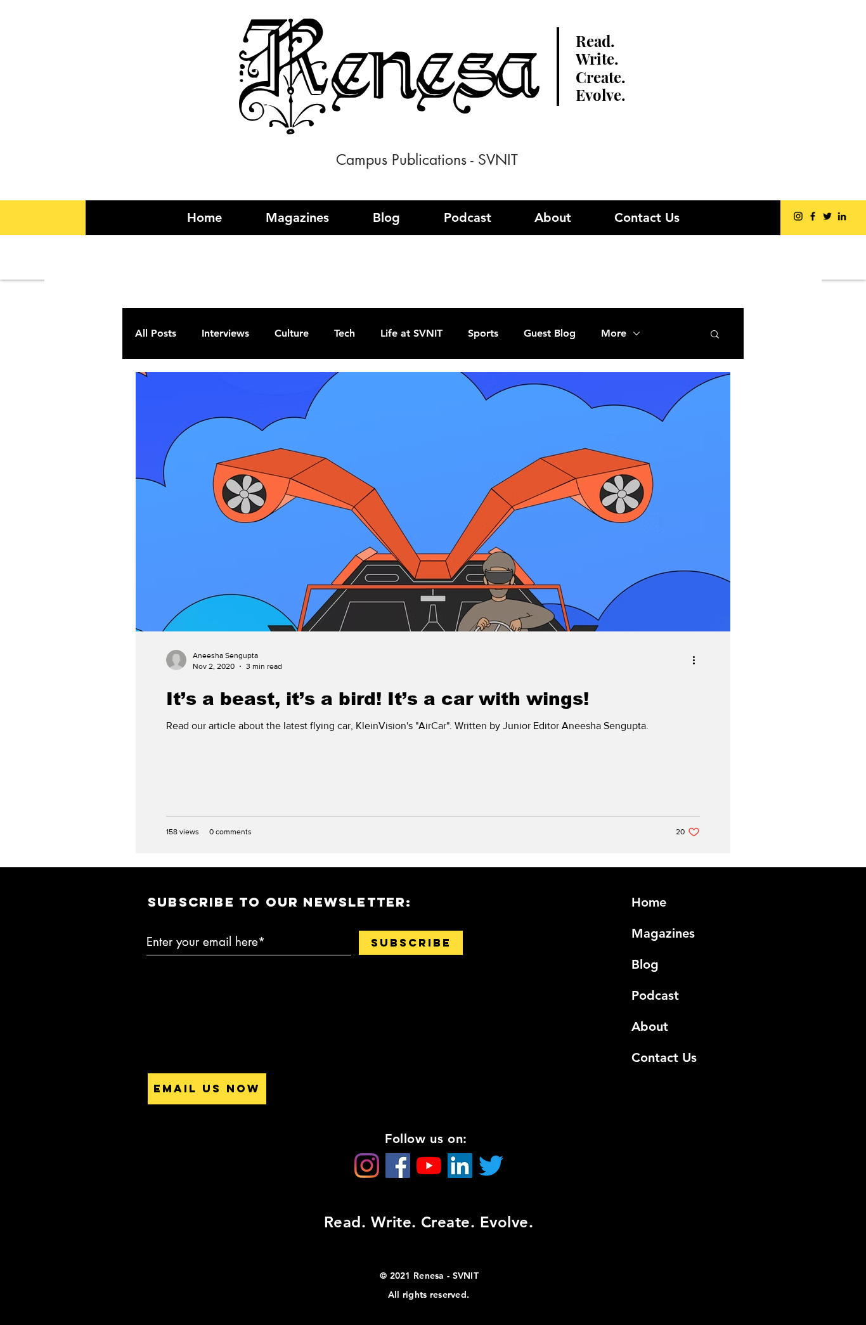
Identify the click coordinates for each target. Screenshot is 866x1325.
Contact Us (664, 1057)
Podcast (655, 995)
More (613, 333)
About (649, 1026)
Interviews (225, 333)
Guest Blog (550, 333)
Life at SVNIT (411, 333)
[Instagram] (798, 216)
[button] (715, 335)
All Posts (155, 333)
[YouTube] (429, 1165)
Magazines (663, 933)
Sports (483, 333)
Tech (344, 333)
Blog (645, 964)
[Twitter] (827, 216)
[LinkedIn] (842, 216)
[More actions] (698, 660)
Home (648, 902)
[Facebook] (812, 216)
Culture (292, 333)
